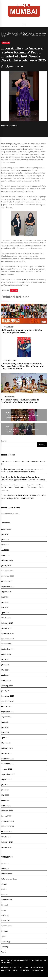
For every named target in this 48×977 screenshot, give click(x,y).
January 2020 (6, 847)
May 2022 (5, 795)
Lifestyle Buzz (6, 900)
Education (5, 868)
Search (3, 441)
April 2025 (5, 612)
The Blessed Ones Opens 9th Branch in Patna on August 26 (23, 462)
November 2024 (7, 638)
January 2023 (6, 753)
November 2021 (7, 826)
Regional (4, 931)
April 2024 (5, 675)
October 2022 (6, 769)
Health (3, 889)
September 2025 (8, 586)
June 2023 (5, 727)
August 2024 (6, 654)
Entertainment (6, 873)
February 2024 (7, 685)
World (3, 952)
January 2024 (6, 691)
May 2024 (5, 670)
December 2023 (7, 696)
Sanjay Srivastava (16, 67)
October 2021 (6, 831)
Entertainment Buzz (9, 879)
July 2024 (4, 659)
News (3, 910)
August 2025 (6, 592)
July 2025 (4, 597)
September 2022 (8, 774)
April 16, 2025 (9, 327)
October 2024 (6, 644)
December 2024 (7, 633)
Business (4, 863)
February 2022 (7, 810)
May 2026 (5, 545)
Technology (5, 941)
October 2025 (6, 581)
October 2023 (6, 706)
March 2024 (5, 680)
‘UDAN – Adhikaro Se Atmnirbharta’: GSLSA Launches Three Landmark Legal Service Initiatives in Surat (24, 496)
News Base (39, 961)
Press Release (7, 926)
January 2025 (6, 628)
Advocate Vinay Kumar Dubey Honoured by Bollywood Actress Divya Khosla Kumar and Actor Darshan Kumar (22, 366)
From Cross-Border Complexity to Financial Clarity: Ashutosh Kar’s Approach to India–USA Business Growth (23, 478)
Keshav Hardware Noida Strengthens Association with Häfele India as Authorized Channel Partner (22, 470)
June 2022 (5, 790)
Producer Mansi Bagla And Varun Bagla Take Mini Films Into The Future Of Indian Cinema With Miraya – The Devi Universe (23, 487)
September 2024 (8, 649)
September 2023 (8, 711)
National (4, 905)
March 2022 (5, 805)
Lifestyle (5, 43)
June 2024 (5, 664)
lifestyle (14, 290)
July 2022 (4, 784)
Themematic (6, 963)
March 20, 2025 (9, 397)
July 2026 (4, 534)
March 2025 (5, 618)
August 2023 (6, 717)
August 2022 (6, 779)
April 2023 (5, 737)
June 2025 (5, 602)
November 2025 (7, 576)
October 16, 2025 (10, 361)
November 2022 (7, 764)
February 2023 (7, 748)
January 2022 (6, 816)
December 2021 (7, 821)
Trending (4, 946)
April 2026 (5, 550)
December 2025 (7, 571)
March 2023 (5, 743)
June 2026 (5, 539)
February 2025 (7, 623)
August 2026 (6, 529)
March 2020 (5, 837)
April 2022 (5, 800)
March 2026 (5, 555)
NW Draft (5, 915)
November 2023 (7, 701)
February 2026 (7, 560)
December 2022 (7, 758)
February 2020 (7, 842)
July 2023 (4, 722)
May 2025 (5, 607)
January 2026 (6, 565)
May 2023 (5, 732)
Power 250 (5, 920)
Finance (4, 884)
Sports (3, 936)
